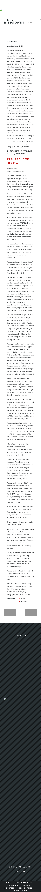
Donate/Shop (20, 891)
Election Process (24, 883)
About (8, 883)
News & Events (25, 888)
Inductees (9, 888)
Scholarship (12, 885)
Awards (26, 885)
